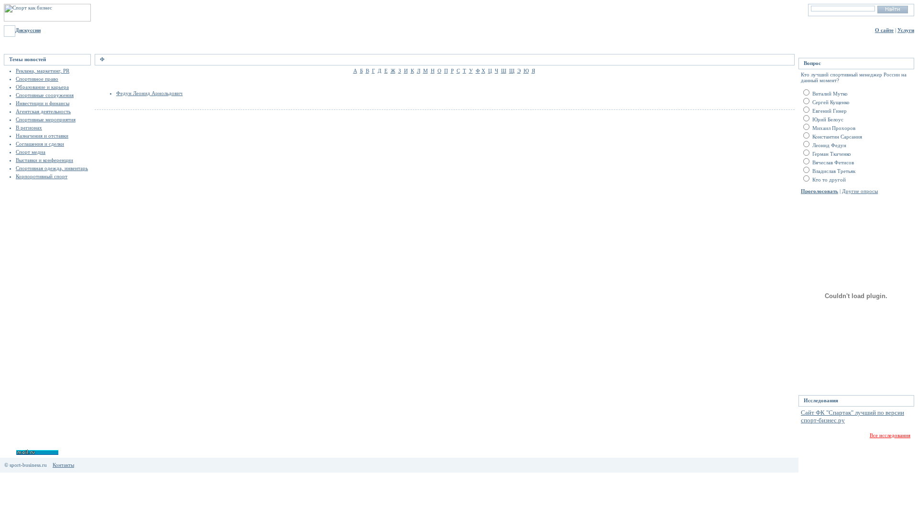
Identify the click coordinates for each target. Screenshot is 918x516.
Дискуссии (28, 30)
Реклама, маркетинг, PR (42, 71)
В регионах (29, 127)
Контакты (63, 465)
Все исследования (890, 435)
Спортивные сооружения (45, 95)
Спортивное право (37, 79)
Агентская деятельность (43, 111)
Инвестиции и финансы (42, 103)
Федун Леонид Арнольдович (149, 93)
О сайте (884, 30)
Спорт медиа (30, 152)
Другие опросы (860, 191)
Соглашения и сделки (40, 144)
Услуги (905, 30)
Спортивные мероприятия (46, 119)
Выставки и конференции (44, 160)
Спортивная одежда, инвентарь (52, 168)
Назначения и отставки (42, 136)
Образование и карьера (42, 87)
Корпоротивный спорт (41, 176)
